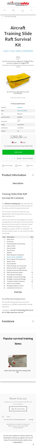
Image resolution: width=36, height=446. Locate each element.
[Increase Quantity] (14, 158)
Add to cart (18, 152)
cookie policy (17, 442)
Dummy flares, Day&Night (15, 257)
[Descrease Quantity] (4, 158)
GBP (15, 142)
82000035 (19, 107)
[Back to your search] (3, 16)
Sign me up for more (18, 409)
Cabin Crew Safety (22, 110)
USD (24, 142)
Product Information (18, 175)
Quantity (19, 158)
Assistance (18, 321)
